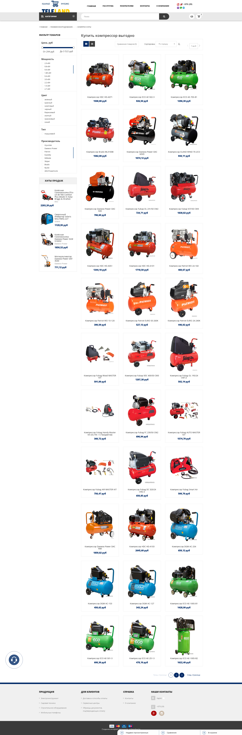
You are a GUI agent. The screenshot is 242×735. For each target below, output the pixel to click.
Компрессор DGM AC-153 (100, 603)
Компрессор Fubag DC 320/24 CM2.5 (142, 490)
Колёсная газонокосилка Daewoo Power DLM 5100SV (64, 237)
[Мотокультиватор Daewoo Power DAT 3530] (47, 261)
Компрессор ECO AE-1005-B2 (184, 658)
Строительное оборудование (54, 708)
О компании (162, 6)
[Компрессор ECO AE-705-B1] (184, 75)
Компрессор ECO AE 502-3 (142, 97)
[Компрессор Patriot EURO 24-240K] (184, 299)
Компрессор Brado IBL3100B (99, 151)
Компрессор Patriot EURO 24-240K (184, 320)
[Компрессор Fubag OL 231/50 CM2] (142, 187)
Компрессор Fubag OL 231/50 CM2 (142, 208)
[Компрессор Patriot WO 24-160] (184, 244)
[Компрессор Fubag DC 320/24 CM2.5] (142, 467)
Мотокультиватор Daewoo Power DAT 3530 (64, 258)
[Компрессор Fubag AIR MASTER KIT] (100, 467)
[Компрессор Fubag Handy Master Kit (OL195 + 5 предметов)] (100, 410)
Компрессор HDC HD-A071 (99, 97)
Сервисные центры (91, 703)
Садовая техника (48, 703)
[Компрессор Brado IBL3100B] (100, 130)
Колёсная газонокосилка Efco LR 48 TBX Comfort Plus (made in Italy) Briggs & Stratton (64, 194)
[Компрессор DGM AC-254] (184, 524)
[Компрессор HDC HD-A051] (100, 244)
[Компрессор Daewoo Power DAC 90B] (100, 524)
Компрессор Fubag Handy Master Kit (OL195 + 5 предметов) (100, 433)
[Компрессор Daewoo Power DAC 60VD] (142, 130)
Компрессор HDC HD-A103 (141, 546)
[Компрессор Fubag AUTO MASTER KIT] (184, 410)
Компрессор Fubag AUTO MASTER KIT (184, 433)
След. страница (193, 675)
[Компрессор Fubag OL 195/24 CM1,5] (184, 354)
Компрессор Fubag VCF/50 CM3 (184, 208)
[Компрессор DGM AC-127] (142, 581)
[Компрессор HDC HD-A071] (100, 75)
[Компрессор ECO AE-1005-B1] (184, 581)
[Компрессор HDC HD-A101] (142, 244)
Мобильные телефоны (51, 712)
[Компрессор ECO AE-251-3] (142, 636)
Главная (91, 6)
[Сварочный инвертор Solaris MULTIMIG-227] (47, 219)
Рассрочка (108, 6)
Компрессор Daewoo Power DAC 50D (100, 209)
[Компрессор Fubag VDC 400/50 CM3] (142, 354)
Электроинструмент (49, 698)
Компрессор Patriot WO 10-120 (100, 320)
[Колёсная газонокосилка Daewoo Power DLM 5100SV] (47, 239)
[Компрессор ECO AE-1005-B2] (184, 636)
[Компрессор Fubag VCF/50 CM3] (184, 187)
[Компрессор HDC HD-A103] (142, 524)
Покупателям (126, 6)
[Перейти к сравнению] (192, 16)
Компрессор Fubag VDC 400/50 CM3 (142, 375)
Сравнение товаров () (127, 44)
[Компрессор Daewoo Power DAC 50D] (100, 187)
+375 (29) (188, 4)
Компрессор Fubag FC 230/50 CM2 (142, 432)
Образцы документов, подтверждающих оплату (94, 709)
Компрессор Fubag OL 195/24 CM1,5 (184, 376)
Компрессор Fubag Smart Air (184, 489)
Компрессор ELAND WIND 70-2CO (184, 151)
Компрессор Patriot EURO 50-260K (142, 320)
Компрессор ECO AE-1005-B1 (184, 603)
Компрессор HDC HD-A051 (99, 266)
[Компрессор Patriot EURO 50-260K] (142, 299)
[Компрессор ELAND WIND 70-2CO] (184, 130)
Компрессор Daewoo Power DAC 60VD (142, 152)
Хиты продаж (54, 180)
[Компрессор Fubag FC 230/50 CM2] (142, 410)
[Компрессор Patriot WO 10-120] (100, 299)
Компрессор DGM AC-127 (142, 603)
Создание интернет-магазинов (115, 729)
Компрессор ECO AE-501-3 (99, 658)
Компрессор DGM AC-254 (184, 546)
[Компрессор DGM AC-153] (100, 581)
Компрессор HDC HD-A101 (141, 266)
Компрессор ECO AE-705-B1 (184, 97)
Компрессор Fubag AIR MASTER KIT (100, 489)
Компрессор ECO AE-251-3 (141, 658)
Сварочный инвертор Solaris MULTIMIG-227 (63, 216)
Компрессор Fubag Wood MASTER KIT (100, 376)
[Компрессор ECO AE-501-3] (100, 636)
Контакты (145, 6)
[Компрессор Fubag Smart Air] (184, 467)
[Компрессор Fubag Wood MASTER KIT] (100, 354)
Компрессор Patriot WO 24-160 (184, 266)
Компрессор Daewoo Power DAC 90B (100, 547)
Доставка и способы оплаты (95, 698)
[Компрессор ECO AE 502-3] (142, 75)
